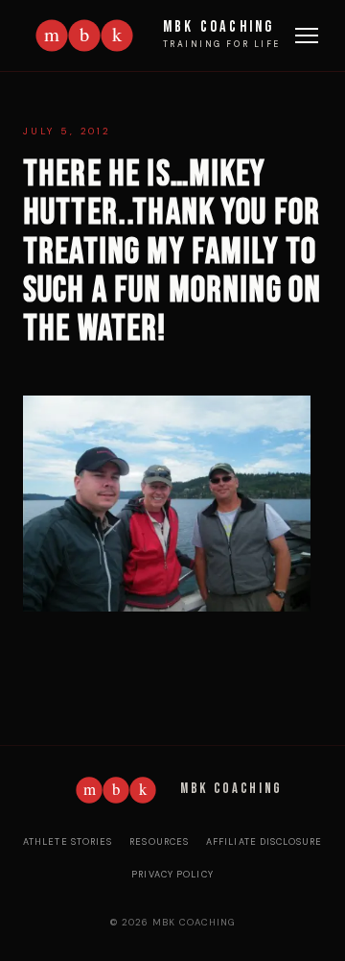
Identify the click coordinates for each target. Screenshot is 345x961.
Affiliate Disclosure (264, 842)
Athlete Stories (68, 842)
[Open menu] (307, 35)
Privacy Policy (172, 874)
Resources (159, 842)
